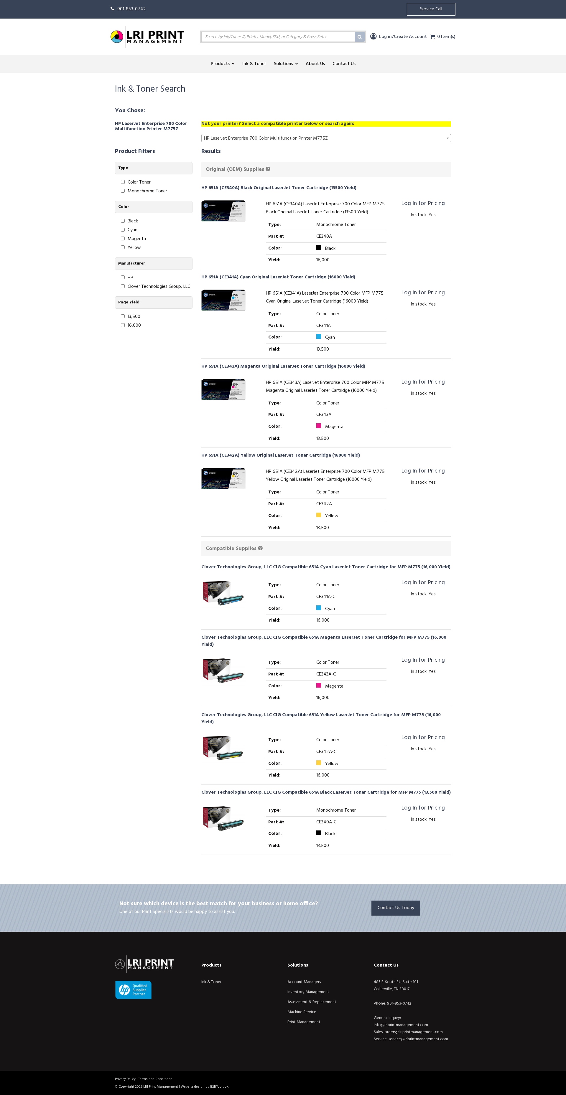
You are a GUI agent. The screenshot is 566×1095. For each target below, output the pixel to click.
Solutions (297, 965)
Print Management (303, 1022)
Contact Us (386, 965)
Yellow (134, 248)
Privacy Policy (125, 1079)
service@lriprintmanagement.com (418, 1039)
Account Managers (304, 982)
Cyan (132, 230)
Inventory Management (308, 992)
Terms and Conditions (155, 1079)
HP (130, 278)
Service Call (431, 9)
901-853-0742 (131, 9)
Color (123, 207)
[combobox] (326, 138)
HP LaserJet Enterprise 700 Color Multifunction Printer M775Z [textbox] (266, 138)
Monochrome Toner (147, 191)
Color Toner (139, 182)
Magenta (137, 239)
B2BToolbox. (219, 1087)
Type (123, 168)
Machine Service (301, 1012)
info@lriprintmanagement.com (401, 1025)
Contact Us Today (396, 908)
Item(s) (446, 37)
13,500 (134, 317)
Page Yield (128, 302)
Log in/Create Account (402, 37)
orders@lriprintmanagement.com (413, 1032)
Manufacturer (131, 263)
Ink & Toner (211, 982)
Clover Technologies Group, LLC (159, 286)
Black (133, 221)
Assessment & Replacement (311, 1002)
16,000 (134, 325)
